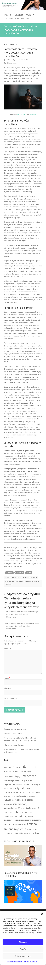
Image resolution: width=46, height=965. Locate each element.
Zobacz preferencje (23, 956)
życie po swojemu (31, 833)
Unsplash (32, 115)
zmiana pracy (32, 829)
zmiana (32, 824)
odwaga (35, 784)
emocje (7, 771)
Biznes (6, 44)
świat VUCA (19, 833)
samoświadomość (12, 808)
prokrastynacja (19, 795)
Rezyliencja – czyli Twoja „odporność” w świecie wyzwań (22, 582)
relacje (29, 573)
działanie (9, 573)
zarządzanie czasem (22, 820)
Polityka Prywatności (14, 962)
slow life (36, 808)
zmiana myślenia (15, 829)
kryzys (18, 776)
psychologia (31, 796)
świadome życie (9, 833)
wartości (19, 816)
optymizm (8, 788)
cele (11, 767)
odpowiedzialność (23, 784)
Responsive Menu (40, 16)
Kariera (13, 44)
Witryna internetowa (11, 698)
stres (18, 812)
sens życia (26, 808)
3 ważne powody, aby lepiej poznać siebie (21, 577)
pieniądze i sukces (22, 788)
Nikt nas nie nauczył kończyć (14, 745)
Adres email (8, 688)
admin (9, 60)
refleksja (9, 799)
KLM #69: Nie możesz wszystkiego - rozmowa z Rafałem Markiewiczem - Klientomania (22, 614)
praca (29, 792)
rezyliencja (8, 804)
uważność (8, 816)
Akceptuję (23, 942)
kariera (15, 771)
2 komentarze (12, 63)
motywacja (9, 780)
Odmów (23, 949)
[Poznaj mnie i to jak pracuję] (23, 846)
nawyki (17, 780)
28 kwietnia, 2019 (22, 60)
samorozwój (20, 804)
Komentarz (8, 648)
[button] (42, 914)
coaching (18, 767)
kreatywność (9, 776)
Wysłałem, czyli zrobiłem (13, 733)
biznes (6, 767)
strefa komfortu (9, 812)
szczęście (27, 812)
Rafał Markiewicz (19, 15)
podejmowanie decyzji (15, 792)
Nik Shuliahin (21, 115)
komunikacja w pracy (25, 772)
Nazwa (7, 678)
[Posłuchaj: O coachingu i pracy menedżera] (23, 881)
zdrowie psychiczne (19, 824)
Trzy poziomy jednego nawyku (15, 729)
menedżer (19, 573)
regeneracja (20, 799)
